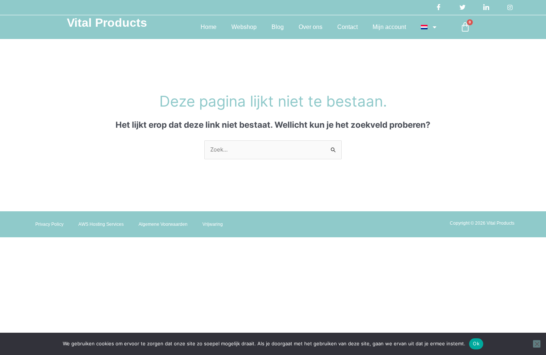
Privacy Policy (49, 224)
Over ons (310, 27)
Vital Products (107, 22)
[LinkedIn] (486, 7)
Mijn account (389, 27)
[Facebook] (439, 7)
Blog (278, 27)
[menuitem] (428, 27)
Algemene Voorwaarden (163, 224)
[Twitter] (462, 7)
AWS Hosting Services (101, 224)
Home (209, 27)
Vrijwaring (212, 224)
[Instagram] (510, 7)
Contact (347, 27)
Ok (476, 343)
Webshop (244, 27)
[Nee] (536, 344)
